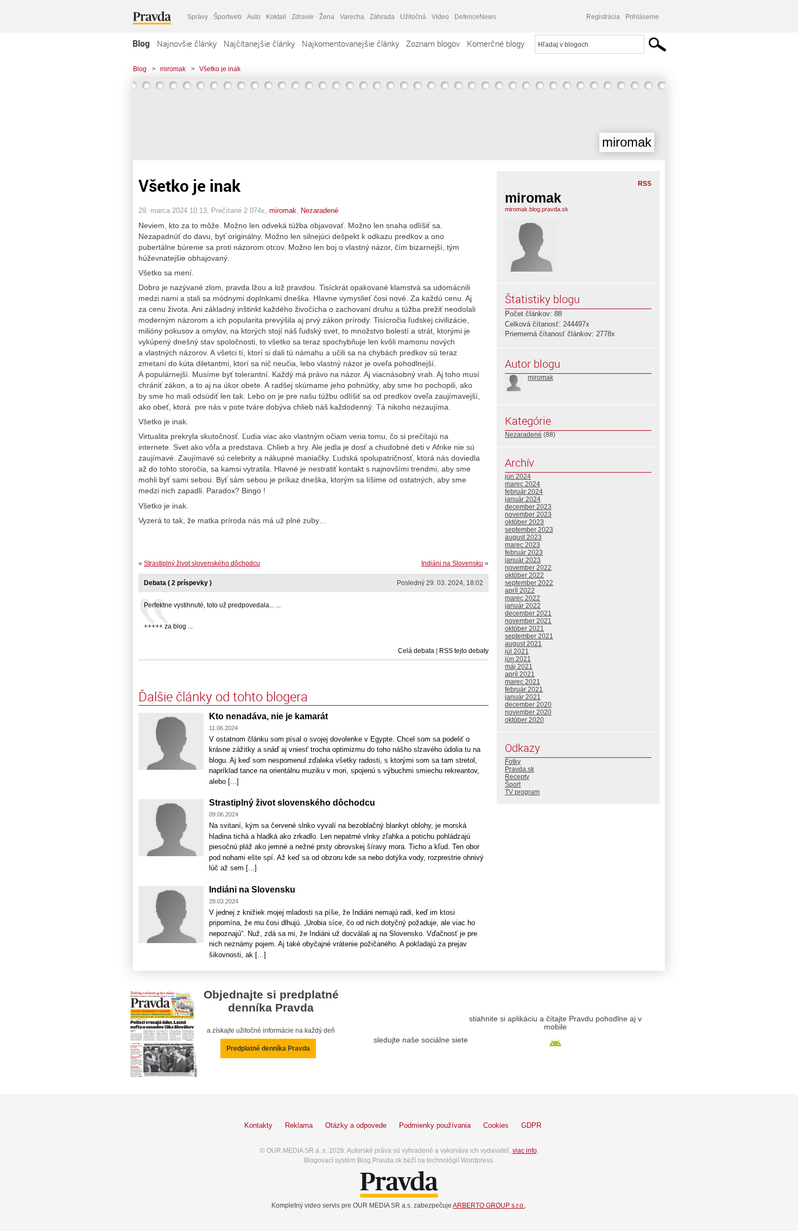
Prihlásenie (642, 17)
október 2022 (524, 575)
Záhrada (382, 17)
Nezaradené (319, 210)
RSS (644, 183)
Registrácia (603, 17)
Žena (326, 17)
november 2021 (528, 621)
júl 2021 (517, 651)
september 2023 (529, 529)
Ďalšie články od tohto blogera (223, 696)
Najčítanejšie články (259, 43)
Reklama (299, 1125)
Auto (254, 17)
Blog (141, 43)
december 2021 (528, 613)
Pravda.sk (519, 769)
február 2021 (524, 689)
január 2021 (523, 697)
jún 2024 (518, 476)
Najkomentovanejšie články (350, 43)
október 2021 (524, 628)
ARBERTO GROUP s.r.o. (489, 1205)
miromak (173, 69)
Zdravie (303, 17)
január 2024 (523, 499)
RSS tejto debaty (464, 651)
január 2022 (523, 606)
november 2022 (528, 567)
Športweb (227, 17)
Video (440, 17)
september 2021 (529, 636)
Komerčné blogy (495, 43)
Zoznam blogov (433, 43)
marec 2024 (522, 484)
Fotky (513, 761)
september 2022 (529, 583)
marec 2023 (522, 545)
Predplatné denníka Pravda (268, 1048)
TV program (522, 792)
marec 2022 (522, 598)
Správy (197, 17)
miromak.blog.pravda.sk (536, 209)
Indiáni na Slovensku (452, 563)
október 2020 (524, 720)
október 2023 (524, 522)
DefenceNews (475, 17)
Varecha (352, 17)
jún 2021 (518, 659)
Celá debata (416, 651)
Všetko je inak (219, 69)
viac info (524, 1150)
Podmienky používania (435, 1125)
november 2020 (528, 712)
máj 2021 (519, 666)
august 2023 (523, 537)
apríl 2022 (520, 590)
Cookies (496, 1125)
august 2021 (523, 644)
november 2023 (528, 514)
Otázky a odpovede (356, 1125)
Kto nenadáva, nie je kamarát (268, 716)
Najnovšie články (187, 43)
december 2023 (528, 507)
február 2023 (524, 552)
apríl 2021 (520, 674)
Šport (513, 784)
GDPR (531, 1125)
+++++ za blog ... (168, 626)
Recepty (517, 777)
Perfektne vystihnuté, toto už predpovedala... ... (212, 605)
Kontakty (258, 1125)
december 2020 (528, 704)
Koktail (276, 17)
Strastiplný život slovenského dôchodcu (202, 563)
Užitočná (413, 17)
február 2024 (524, 491)
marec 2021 (522, 682)
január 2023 (523, 560)
